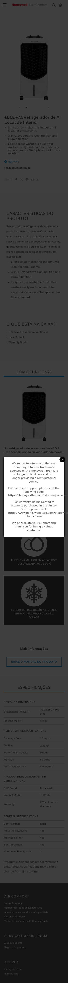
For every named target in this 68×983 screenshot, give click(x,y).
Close (62, 459)
